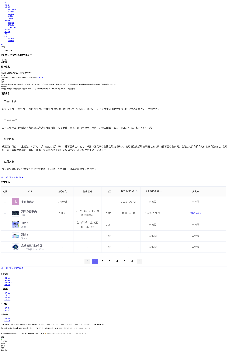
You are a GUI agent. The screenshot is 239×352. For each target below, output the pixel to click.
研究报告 (7, 300)
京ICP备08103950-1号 (50, 324)
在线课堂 (11, 12)
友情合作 (7, 310)
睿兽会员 (7, 293)
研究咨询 (7, 29)
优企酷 (10, 16)
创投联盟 (11, 23)
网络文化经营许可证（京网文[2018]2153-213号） (75, 328)
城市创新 (11, 25)
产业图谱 (7, 297)
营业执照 (70, 333)
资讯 (5, 3)
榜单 (5, 36)
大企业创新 (12, 27)
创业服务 (7, 7)
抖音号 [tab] (3, 348)
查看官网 (40, 77)
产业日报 (7, 295)
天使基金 (11, 14)
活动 (5, 34)
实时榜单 (11, 41)
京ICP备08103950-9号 (64, 324)
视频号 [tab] (3, 343)
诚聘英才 (7, 285)
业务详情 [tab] (4, 60)
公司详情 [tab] (4, 62)
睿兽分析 (7, 32)
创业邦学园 (12, 9)
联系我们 (7, 280)
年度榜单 (11, 38)
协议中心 (7, 321)
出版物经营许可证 (80, 333)
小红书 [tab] (3, 346)
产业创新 (7, 20)
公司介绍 (7, 278)
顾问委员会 (8, 282)
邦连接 (6, 5)
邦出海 (10, 18)
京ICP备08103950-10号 (78, 324)
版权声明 (7, 318)
